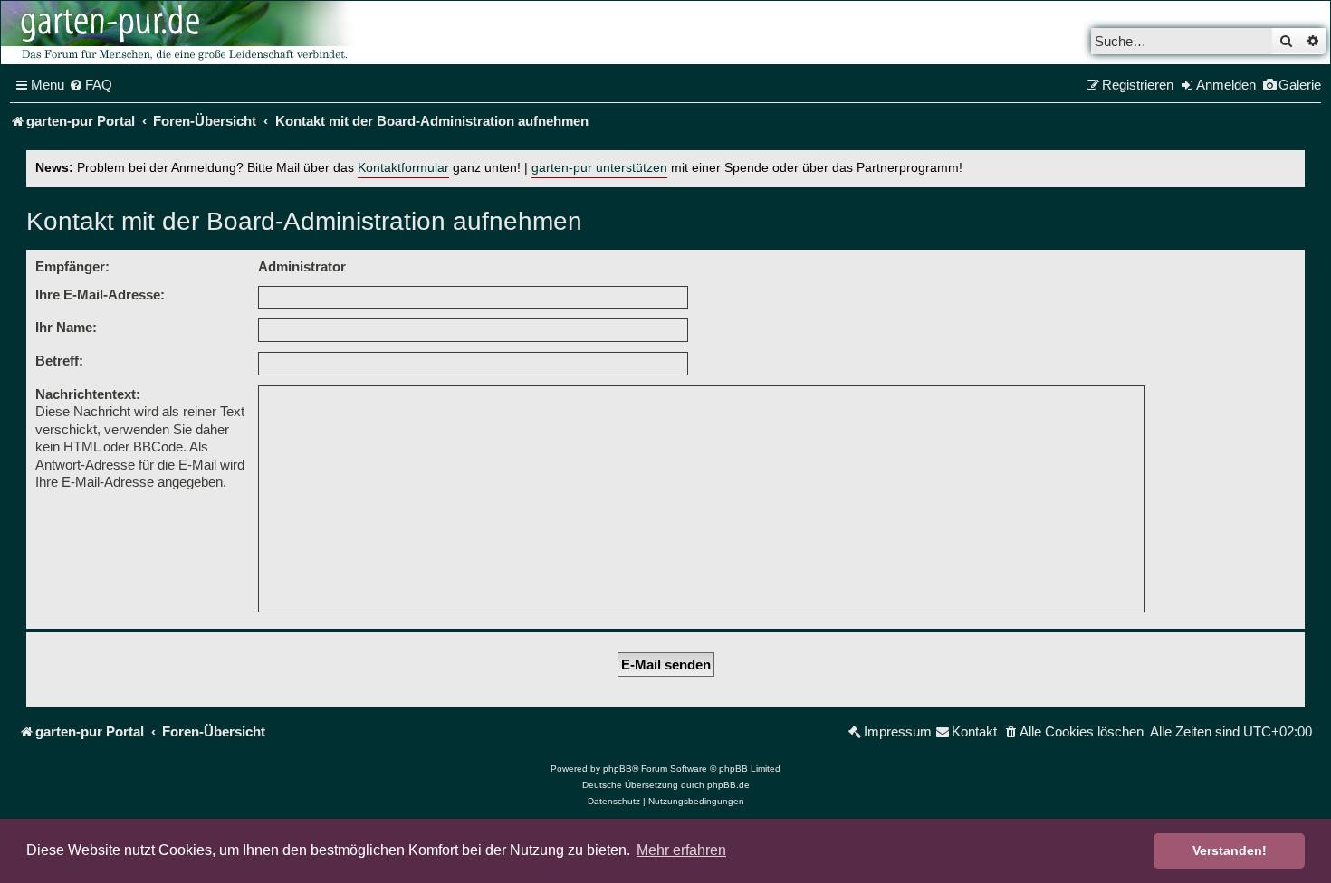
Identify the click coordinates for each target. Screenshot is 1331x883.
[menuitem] (90, 85)
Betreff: (59, 360)
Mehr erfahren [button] (681, 850)
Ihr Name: (66, 327)
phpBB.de (728, 785)
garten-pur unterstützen (599, 168)
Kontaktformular (403, 168)
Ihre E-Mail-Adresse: (100, 294)
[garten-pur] (182, 32)
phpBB (617, 769)
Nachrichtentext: (87, 394)
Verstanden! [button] (1229, 850)
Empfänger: (72, 266)
